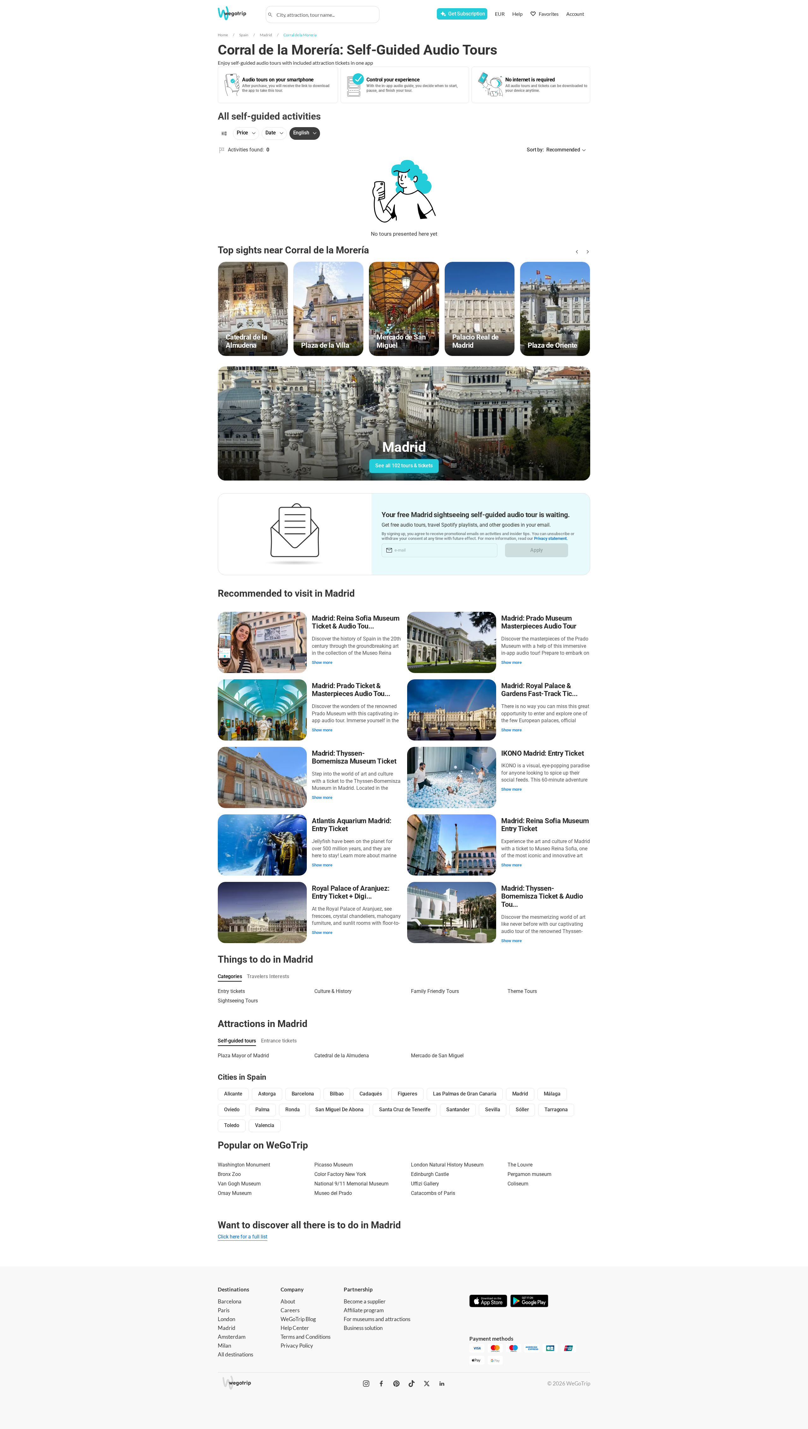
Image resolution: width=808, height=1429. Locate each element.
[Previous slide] (576, 252)
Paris (223, 1310)
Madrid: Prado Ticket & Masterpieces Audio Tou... (351, 690)
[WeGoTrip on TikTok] (412, 1384)
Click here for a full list (242, 1237)
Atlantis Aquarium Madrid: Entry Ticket (351, 825)
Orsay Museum (235, 1193)
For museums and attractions (377, 1319)
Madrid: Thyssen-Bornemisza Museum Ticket (354, 757)
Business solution (363, 1328)
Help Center (295, 1328)
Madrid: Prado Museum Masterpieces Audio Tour (538, 622)
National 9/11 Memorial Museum (351, 1184)
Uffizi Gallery (425, 1184)
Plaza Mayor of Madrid (243, 1056)
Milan (224, 1345)
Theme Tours (522, 991)
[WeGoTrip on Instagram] (366, 1384)
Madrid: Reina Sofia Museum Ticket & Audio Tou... (355, 622)
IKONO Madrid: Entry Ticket (542, 753)
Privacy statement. (551, 538)
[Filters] (224, 133)
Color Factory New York (340, 1174)
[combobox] (325, 14)
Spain (243, 34)
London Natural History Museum (447, 1165)
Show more (322, 662)
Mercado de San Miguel (437, 1056)
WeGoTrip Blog (298, 1319)
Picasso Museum (333, 1165)
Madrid (266, 34)
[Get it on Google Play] (529, 1301)
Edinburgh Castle (430, 1174)
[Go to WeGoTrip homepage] (238, 13)
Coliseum (518, 1184)
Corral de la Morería (300, 34)
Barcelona (229, 1301)
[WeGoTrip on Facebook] (381, 1384)
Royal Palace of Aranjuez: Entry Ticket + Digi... (350, 892)
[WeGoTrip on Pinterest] (396, 1384)
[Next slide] (586, 252)
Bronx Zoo (229, 1174)
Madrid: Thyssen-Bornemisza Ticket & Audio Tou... (542, 896)
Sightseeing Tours (238, 1001)
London (226, 1319)
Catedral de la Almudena (341, 1056)
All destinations (235, 1354)
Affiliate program (364, 1310)
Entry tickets (231, 991)
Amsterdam (232, 1336)
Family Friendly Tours (435, 991)
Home (223, 34)
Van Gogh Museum (239, 1184)
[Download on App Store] (488, 1301)
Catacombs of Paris (433, 1193)
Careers (290, 1310)
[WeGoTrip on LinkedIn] (442, 1384)
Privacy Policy (297, 1345)
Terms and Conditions (305, 1336)
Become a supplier (365, 1301)
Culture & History (333, 991)
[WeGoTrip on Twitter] (427, 1384)
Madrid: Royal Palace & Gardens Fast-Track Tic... (539, 690)
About (288, 1301)
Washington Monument (244, 1165)
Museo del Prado (333, 1193)
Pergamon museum (529, 1174)
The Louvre (520, 1165)
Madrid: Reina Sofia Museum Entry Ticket (545, 825)
